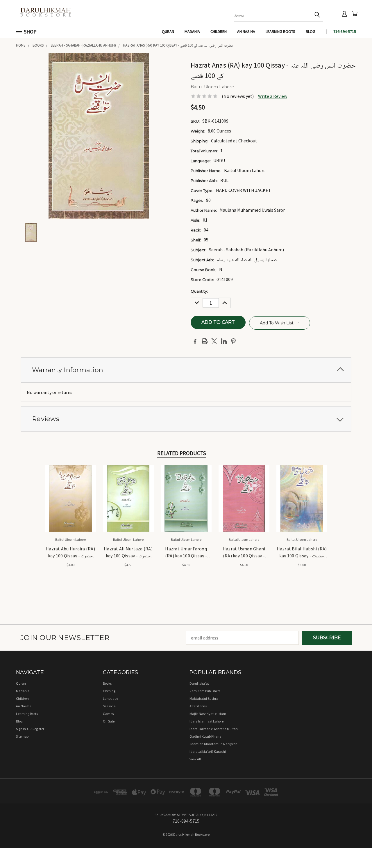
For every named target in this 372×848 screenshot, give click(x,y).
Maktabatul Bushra (203, 698)
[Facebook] (195, 341)
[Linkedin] (224, 341)
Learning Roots (280, 31)
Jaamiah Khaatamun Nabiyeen (213, 744)
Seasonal (110, 706)
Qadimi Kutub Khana (205, 736)
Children (218, 31)
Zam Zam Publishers (204, 691)
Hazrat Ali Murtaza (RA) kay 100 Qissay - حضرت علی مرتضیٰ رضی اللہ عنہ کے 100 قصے (128, 553)
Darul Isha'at (199, 683)
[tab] (186, 370)
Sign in (21, 729)
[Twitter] (214, 341)
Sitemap (22, 736)
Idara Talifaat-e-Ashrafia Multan (213, 729)
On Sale (109, 721)
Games (108, 713)
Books (107, 683)
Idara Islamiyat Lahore (206, 721)
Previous (356, 830)
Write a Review (272, 96)
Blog (310, 31)
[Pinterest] (233, 341)
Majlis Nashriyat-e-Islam (207, 713)
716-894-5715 (344, 31)
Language (110, 698)
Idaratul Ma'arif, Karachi (207, 751)
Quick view (70, 491)
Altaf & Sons (198, 706)
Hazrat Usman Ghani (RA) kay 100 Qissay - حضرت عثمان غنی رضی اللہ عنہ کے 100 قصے (244, 553)
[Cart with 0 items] (354, 14)
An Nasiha (246, 31)
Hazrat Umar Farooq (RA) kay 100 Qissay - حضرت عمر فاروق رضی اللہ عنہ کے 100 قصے (186, 553)
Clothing (109, 691)
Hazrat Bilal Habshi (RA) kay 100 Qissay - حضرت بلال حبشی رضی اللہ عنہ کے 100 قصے (302, 553)
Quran (168, 31)
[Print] (205, 341)
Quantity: (199, 291)
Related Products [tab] (181, 453)
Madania (192, 31)
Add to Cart (70, 503)
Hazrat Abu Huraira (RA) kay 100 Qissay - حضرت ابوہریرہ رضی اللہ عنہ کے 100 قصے (70, 553)
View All (195, 759)
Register (38, 729)
